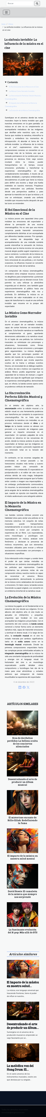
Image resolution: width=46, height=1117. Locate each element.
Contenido (12, 82)
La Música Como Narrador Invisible (21, 91)
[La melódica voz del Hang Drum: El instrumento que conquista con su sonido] (23, 1052)
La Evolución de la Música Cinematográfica (24, 110)
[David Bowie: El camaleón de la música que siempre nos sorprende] (22, 876)
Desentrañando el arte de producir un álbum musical (22, 781)
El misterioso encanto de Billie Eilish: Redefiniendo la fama (22, 820)
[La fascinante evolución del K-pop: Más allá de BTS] (22, 914)
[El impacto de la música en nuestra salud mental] (22, 840)
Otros (10, 24)
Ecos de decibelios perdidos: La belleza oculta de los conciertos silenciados (22, 742)
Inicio (3, 24)
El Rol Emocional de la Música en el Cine (24, 87)
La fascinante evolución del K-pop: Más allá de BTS (22, 931)
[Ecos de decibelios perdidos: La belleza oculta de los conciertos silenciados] (22, 723)
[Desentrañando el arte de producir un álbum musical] (22, 764)
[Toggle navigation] (6, 12)
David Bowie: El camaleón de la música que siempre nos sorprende (22, 894)
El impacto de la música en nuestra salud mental (22, 857)
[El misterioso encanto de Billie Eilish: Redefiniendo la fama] (22, 802)
